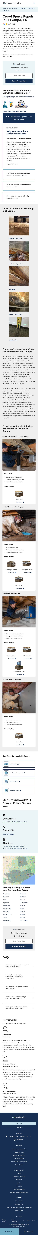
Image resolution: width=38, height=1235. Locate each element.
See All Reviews (12, 164)
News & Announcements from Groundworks (19, 1207)
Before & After (19, 1204)
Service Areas (13, 8)
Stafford (22, 917)
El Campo (6, 894)
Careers (19, 1173)
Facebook (11, 1136)
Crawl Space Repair (19, 1155)
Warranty (19, 1186)
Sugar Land (7, 908)
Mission (19, 1183)
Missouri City (7, 914)
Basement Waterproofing (19, 1149)
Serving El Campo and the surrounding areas (18, 97)
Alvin (5, 917)
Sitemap (34, 1221)
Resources (19, 1197)
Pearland (6, 911)
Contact (19, 1123)
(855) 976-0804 (8, 834)
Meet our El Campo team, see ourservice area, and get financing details (15, 847)
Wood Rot (12, 289)
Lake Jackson (24, 902)
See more (6, 56)
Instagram (20, 1139)
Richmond (6, 906)
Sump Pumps (19, 1165)
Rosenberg (7, 920)
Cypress (6, 902)
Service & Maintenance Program (19, 1192)
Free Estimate (28, 1232)
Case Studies (19, 1201)
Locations (19, 1127)
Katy (4, 900)
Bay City (22, 900)
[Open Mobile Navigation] (34, 3)
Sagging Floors (13, 340)
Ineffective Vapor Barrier (16, 264)
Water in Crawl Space (16, 238)
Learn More (19, 502)
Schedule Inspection (19, 81)
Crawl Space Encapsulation (19, 1161)
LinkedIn (22, 1136)
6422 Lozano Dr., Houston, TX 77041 (15, 822)
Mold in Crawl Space (15, 314)
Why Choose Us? (19, 1170)
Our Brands (19, 1179)
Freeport (22, 914)
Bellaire (22, 906)
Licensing (19, 1217)
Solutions (19, 1145)
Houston (6, 897)
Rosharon (23, 897)
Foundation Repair (19, 1152)
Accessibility (26, 1221)
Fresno (22, 908)
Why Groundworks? (19, 1189)
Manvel (22, 911)
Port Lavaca (24, 920)
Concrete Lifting (19, 1158)
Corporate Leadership (19, 1176)
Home (4, 8)
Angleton (23, 894)
